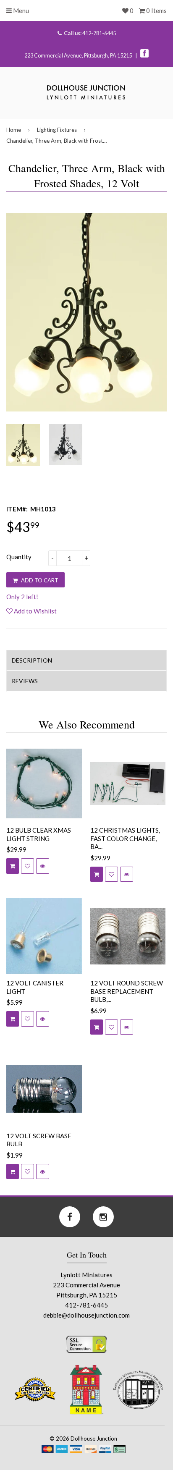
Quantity (18, 557)
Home (13, 129)
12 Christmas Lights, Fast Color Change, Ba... (125, 838)
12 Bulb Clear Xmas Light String (38, 834)
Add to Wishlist (35, 611)
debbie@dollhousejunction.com (86, 1315)
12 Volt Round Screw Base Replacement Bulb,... (126, 991)
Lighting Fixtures (57, 129)
